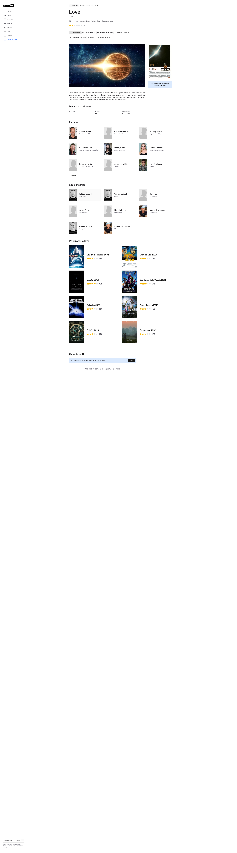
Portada (82, 5)
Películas (90, 5)
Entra (160, 83)
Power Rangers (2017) (149, 305)
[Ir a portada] (8, 5)
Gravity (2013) (93, 280)
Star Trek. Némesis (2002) (98, 255)
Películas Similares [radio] (123, 32)
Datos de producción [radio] (79, 37)
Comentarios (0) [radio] (90, 32)
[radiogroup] (120, 32)
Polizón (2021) (93, 330)
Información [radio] (76, 32)
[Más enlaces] (22, 840)
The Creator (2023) (148, 330)
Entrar (131, 360)
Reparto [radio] (92, 37)
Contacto (17, 840)
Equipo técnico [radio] (105, 37)
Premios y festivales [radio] (106, 32)
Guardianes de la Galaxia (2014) (153, 280)
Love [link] (96, 5)
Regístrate (154, 83)
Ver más (73, 175)
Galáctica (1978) (94, 305)
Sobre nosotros (8, 840)
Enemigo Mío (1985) (148, 255)
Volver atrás (74, 5)
